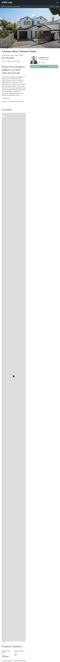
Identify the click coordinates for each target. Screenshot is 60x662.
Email (43, 62)
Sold (2, 6)
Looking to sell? (44, 66)
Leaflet (3, 640)
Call (39, 62)
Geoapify (10, 640)
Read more (6, 98)
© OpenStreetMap (22, 640)
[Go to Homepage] (6, 2)
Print (52, 6)
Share (57, 6)
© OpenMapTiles (16, 640)
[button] (13, 376)
